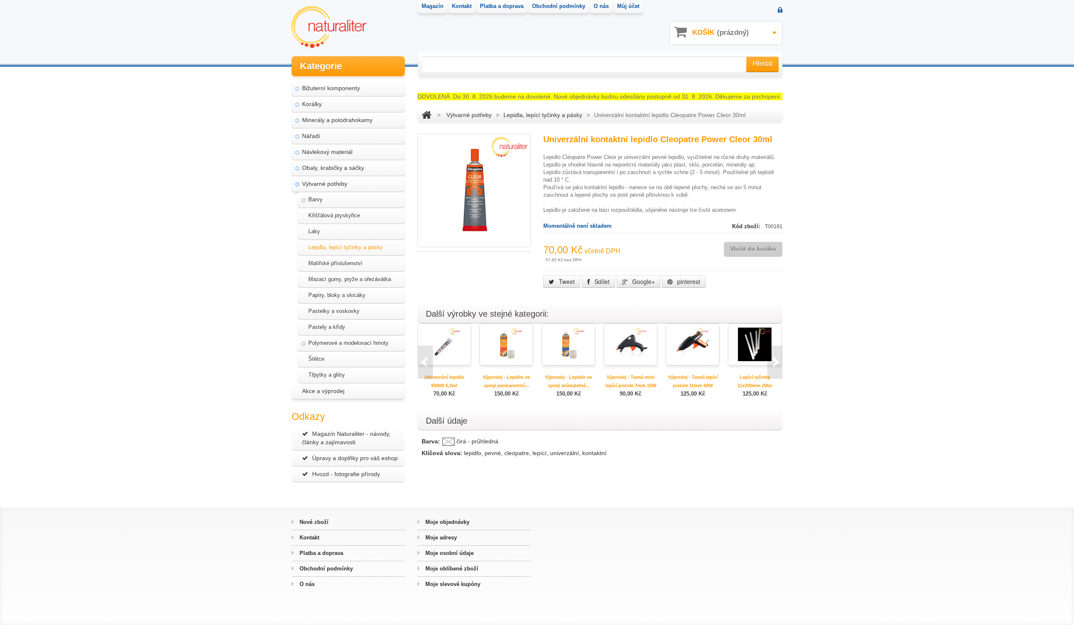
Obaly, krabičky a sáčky (333, 167)
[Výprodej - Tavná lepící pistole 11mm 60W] (692, 344)
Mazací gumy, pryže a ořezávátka (349, 279)
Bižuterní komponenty (331, 88)
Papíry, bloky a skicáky (336, 295)
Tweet (566, 281)
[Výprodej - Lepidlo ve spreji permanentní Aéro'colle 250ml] (506, 344)
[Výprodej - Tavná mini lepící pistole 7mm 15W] (630, 344)
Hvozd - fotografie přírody (346, 474)
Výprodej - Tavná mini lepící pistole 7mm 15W (630, 381)
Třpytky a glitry (326, 375)
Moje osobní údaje (449, 553)
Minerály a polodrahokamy (337, 120)
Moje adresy (440, 537)
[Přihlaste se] (780, 11)
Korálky (312, 104)
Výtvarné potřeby (324, 183)
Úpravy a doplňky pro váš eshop (355, 458)
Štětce (316, 359)
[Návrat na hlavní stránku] (426, 115)
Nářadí (311, 136)
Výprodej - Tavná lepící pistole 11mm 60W (693, 381)
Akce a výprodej (323, 391)
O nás (306, 584)
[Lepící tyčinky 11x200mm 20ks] (755, 344)
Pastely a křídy (326, 327)
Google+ (643, 281)
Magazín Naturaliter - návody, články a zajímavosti (346, 437)
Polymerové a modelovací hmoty (348, 343)
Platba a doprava (320, 553)
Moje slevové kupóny (452, 584)
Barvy (315, 199)
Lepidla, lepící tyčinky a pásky (345, 247)
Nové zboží (313, 522)
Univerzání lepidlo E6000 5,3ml (444, 381)
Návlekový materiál (327, 151)
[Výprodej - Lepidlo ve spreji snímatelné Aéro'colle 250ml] (568, 344)
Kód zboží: (747, 226)
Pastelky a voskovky (334, 311)
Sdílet (601, 281)
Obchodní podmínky (325, 568)
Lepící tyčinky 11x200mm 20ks (755, 381)
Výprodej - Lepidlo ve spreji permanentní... (506, 381)
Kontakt (308, 537)
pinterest (687, 281)
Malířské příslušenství (335, 263)
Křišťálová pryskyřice (334, 215)
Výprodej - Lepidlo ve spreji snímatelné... (568, 381)
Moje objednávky (446, 522)
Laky (314, 231)
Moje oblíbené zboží (451, 568)
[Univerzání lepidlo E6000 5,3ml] (444, 344)
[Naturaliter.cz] (329, 27)
